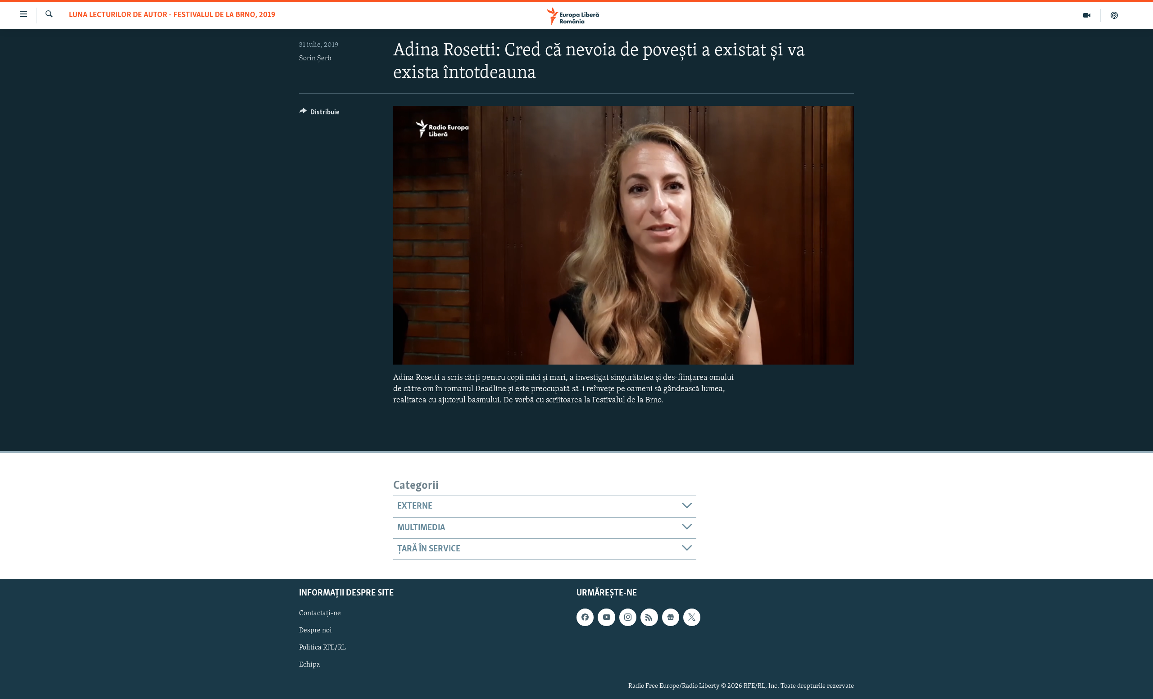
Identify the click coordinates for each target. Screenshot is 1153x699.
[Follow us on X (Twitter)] (691, 617)
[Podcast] (1114, 15)
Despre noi (315, 631)
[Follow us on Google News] (670, 617)
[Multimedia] (1087, 15)
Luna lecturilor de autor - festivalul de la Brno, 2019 (172, 15)
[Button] (319, 114)
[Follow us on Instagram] (627, 617)
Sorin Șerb (315, 58)
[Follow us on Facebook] (585, 617)
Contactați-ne (320, 614)
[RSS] (649, 617)
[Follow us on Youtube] (606, 617)
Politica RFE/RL (322, 648)
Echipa (309, 665)
